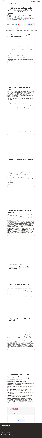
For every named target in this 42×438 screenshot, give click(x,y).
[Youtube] (18, 24)
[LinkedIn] (16, 24)
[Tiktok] (19, 24)
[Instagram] (15, 24)
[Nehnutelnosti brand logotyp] (2, 1)
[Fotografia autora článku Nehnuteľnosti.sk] (8, 28)
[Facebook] (13, 24)
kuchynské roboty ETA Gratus (29, 341)
